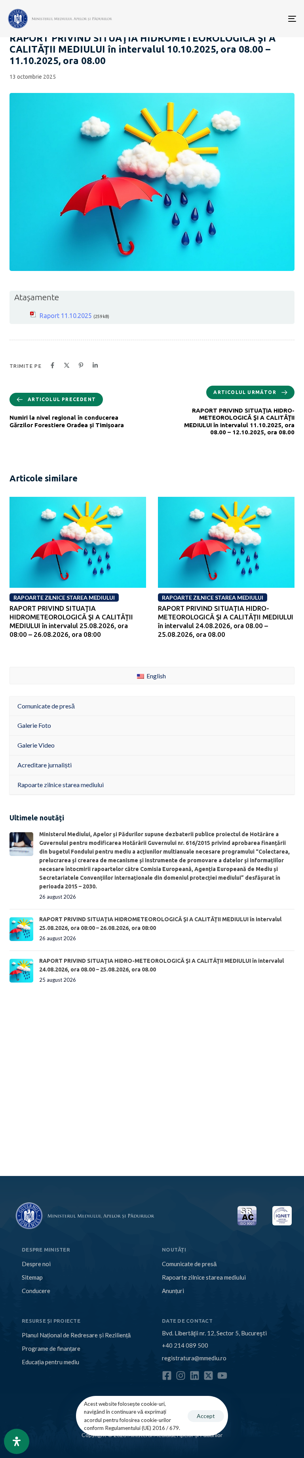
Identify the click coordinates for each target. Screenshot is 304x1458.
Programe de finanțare (51, 1348)
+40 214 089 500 (185, 1345)
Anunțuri (173, 1290)
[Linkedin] (195, 1375)
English (155, 676)
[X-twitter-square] (208, 1375)
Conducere (36, 1290)
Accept (206, 1416)
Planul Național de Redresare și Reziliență (76, 1335)
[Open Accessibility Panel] (16, 1441)
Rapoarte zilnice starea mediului (204, 1277)
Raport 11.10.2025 (66, 315)
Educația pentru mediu (50, 1361)
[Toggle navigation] (248, 18)
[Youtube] (222, 1375)
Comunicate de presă (189, 1263)
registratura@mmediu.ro (194, 1357)
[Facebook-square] (167, 1375)
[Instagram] (181, 1375)
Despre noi (36, 1263)
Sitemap (32, 1277)
